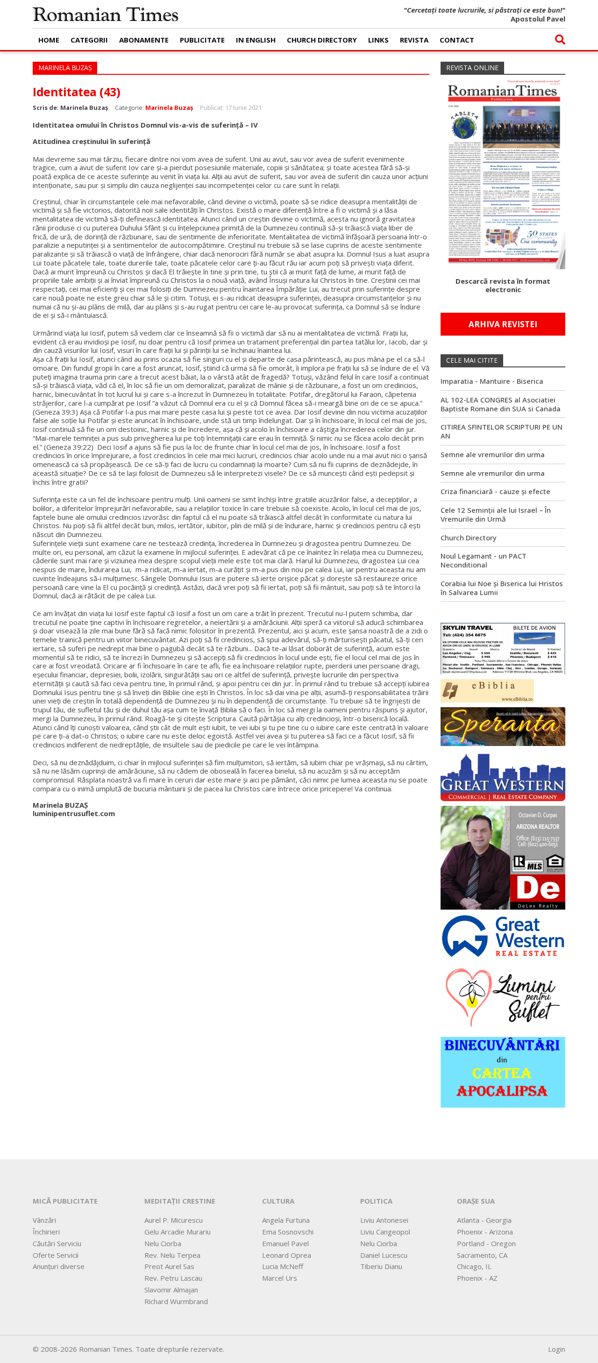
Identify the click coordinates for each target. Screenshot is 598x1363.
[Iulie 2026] (503, 171)
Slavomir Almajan (171, 1289)
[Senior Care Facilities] (503, 775)
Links (378, 39)
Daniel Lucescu (383, 1255)
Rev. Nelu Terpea (172, 1255)
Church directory (322, 39)
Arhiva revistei (503, 324)
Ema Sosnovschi (287, 1231)
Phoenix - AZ (477, 1278)
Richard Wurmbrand (176, 1301)
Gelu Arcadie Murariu (177, 1231)
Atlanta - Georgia (484, 1220)
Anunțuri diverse (59, 1266)
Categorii (89, 39)
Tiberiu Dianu (381, 1266)
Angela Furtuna (286, 1220)
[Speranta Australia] (503, 725)
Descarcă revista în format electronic (503, 285)
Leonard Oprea (286, 1255)
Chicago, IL (474, 1266)
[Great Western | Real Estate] (503, 935)
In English (256, 39)
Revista (414, 39)
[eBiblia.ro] (487, 690)
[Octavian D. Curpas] (503, 856)
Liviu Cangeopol (385, 1231)
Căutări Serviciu (57, 1243)
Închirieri (46, 1231)
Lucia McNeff (282, 1266)
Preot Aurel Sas (169, 1266)
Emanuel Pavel (285, 1243)
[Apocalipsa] (503, 1071)
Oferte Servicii (55, 1255)
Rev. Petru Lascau (173, 1278)
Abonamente (144, 39)
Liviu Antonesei (384, 1220)
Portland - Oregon (486, 1243)
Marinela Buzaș (169, 107)
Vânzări (44, 1220)
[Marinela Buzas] (503, 996)
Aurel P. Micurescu (173, 1220)
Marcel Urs (279, 1278)
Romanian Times (105, 14)
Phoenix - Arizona (485, 1231)
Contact (457, 39)
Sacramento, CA (482, 1255)
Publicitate (202, 39)
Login (556, 1349)
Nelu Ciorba (162, 1243)
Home (48, 39)
